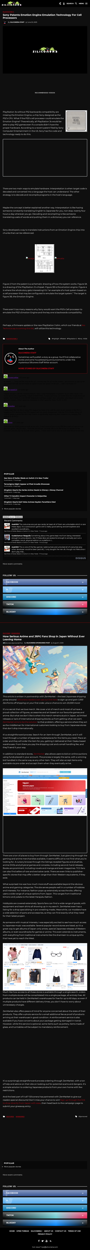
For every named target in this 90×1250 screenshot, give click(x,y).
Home (12, 1231)
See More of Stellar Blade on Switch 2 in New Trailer (26, 478)
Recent (12, 517)
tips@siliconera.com (49, 1247)
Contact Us (60, 1231)
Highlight (56, 339)
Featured (6, 633)
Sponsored (15, 633)
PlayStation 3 (8, 12)
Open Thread (22, 1231)
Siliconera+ (36, 1231)
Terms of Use (74, 1231)
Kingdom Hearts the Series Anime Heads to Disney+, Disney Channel (33, 490)
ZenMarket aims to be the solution (20, 722)
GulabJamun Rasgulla (21, 536)
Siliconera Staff (17, 22)
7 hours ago (43, 531)
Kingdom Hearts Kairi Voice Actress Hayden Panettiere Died (30, 502)
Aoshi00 (15, 524)
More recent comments (12, 564)
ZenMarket (39, 754)
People (5, 517)
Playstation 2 (72, 339)
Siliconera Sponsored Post (38, 643)
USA (85, 339)
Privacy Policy (45, 1234)
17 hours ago (43, 554)
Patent (63, 339)
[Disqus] (45, 402)
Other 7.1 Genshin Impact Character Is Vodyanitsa (25, 496)
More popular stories (12, 509)
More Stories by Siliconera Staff (36, 368)
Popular (19, 517)
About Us (48, 1231)
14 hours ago (43, 542)
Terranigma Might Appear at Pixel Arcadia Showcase (27, 484)
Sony (80, 339)
